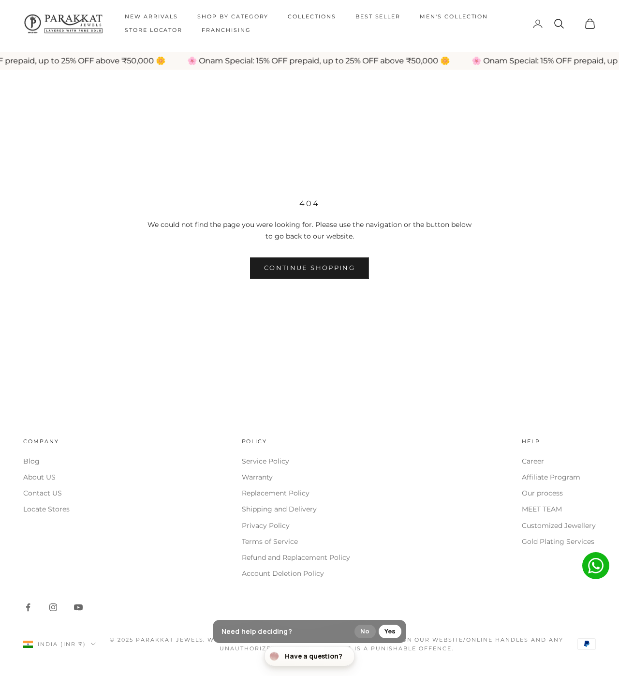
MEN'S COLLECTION (454, 17)
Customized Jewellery (559, 525)
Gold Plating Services (558, 541)
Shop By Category (232, 17)
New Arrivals (151, 17)
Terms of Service (270, 541)
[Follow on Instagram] (53, 607)
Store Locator (153, 30)
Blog (31, 461)
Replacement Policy (276, 493)
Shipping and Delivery (279, 509)
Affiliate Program (551, 477)
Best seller (377, 17)
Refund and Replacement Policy (296, 557)
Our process (542, 493)
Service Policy (265, 461)
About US (39, 477)
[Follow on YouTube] (78, 607)
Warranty (257, 477)
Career (533, 461)
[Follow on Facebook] (28, 607)
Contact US (42, 493)
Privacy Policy (266, 525)
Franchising (226, 30)
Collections (312, 17)
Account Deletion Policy (283, 573)
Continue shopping (309, 267)
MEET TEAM (542, 509)
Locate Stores (46, 509)
